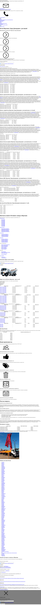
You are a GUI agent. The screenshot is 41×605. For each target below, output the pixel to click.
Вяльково (3, 517)
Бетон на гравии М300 (3, 290)
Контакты (6, 589)
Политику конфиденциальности (9, 63)
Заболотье (3, 525)
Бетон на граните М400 (3, 299)
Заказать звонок (2, 26)
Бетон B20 (7, 578)
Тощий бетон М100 (2, 312)
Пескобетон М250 (2, 321)
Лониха (3, 474)
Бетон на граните (6, 19)
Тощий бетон (11, 19)
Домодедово (3, 555)
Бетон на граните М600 (3, 302)
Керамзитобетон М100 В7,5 (5, 228)
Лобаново (3, 543)
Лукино (3, 492)
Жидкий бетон (19, 581)
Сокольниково (4, 493)
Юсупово (3, 516)
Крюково (3, 469)
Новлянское (3, 502)
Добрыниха (3, 547)
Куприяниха (3, 477)
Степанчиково (4, 496)
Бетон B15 (4, 578)
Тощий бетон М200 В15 (5, 235)
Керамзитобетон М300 (3, 309)
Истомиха (3, 510)
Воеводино (3, 520)
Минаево (3, 472)
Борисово (3, 479)
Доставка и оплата (4, 24)
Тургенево (3, 498)
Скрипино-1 (3, 467)
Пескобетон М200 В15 (5, 240)
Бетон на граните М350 (3, 298)
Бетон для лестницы (4, 246)
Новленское (3, 527)
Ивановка (3, 487)
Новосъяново (3, 535)
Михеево (3, 512)
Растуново (3, 554)
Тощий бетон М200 (2, 314)
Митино (3, 463)
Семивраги (3, 521)
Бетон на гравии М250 (3, 289)
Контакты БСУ (15, 584)
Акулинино (3, 468)
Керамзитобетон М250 (3, 308)
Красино (3, 491)
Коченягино (3, 473)
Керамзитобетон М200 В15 (5, 230)
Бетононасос (5, 23)
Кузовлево (3, 507)
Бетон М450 (3, 224)
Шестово (3, 522)
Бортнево (3, 488)
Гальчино (3, 553)
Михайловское (4, 508)
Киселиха (3, 514)
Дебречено (3, 466)
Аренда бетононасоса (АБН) (9, 584)
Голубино (3, 530)
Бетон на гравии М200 (3, 288)
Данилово (3, 497)
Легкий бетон (6, 581)
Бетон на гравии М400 (3, 292)
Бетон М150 (3, 220)
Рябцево (3, 519)
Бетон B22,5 (10, 578)
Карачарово (3, 471)
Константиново (4, 537)
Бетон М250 (3, 221)
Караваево (3, 480)
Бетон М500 (3, 225)
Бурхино (3, 523)
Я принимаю (7, 63)
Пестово (3, 545)
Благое (2, 528)
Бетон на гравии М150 (3, 287)
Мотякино (3, 484)
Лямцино (3, 541)
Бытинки (3, 465)
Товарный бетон (2, 218)
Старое (3, 475)
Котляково (3, 526)
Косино (3, 532)
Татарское (3, 464)
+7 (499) (2, 17)
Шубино (3, 511)
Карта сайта (3, 589)
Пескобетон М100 (2, 318)
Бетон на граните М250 (3, 296)
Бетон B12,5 (1, 578)
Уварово (3, 486)
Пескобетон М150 (2, 319)
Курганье (3, 482)
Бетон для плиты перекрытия (6, 244)
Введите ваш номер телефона (4, 561)
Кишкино (3, 538)
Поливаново (3, 485)
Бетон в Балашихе (4, 254)
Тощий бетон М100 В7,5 (5, 234)
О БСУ (18, 584)
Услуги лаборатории (3, 584)
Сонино (3, 546)
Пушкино (3, 478)
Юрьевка (3, 476)
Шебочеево (3, 483)
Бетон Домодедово (2, 66)
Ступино (3, 494)
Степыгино (3, 544)
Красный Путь (4, 549)
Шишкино (3, 536)
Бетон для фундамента (5, 245)
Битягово (3, 524)
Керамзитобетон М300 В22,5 (5, 231)
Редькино (3, 503)
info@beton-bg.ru (2, 8)
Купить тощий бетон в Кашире (6, 252)
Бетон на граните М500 (3, 301)
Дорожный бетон (14, 581)
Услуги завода (2, 255)
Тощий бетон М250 (2, 315)
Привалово (3, 515)
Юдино (3, 500)
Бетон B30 (16, 578)
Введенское (3, 540)
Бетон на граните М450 (3, 300)
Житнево (3, 548)
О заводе (1, 24)
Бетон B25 (13, 578)
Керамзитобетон (2, 227)
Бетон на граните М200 (3, 295)
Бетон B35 (19, 578)
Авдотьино (3, 539)
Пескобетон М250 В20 (5, 241)
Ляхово (3, 518)
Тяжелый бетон (10, 581)
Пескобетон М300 (2, 322)
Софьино (3, 462)
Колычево (3, 534)
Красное (3, 481)
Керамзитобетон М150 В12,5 (5, 229)
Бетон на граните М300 (3, 297)
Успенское (3, 533)
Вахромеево (3, 489)
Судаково (3, 542)
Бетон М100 (3, 219)
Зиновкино (3, 470)
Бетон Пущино (4, 251)
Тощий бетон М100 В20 (5, 236)
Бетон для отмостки (4, 248)
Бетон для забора (4, 247)
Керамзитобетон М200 (3, 307)
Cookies (1, 589)
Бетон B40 (22, 578)
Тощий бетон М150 (2, 313)
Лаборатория (2, 23)
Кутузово (3, 531)
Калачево (3, 505)
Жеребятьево (3, 506)
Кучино (3, 499)
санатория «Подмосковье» (5, 551)
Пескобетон (1, 237)
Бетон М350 (3, 223)
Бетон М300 (3, 222)
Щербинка (3, 509)
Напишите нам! (2, 586)
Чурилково (3, 550)
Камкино (3, 501)
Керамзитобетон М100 (3, 305)
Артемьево (3, 529)
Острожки (3, 495)
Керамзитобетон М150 (3, 306)
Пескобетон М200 (2, 320)
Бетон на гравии (2, 19)
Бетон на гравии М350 (3, 291)
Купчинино (3, 513)
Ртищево (3, 504)
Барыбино (3, 490)
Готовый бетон (2, 581)
